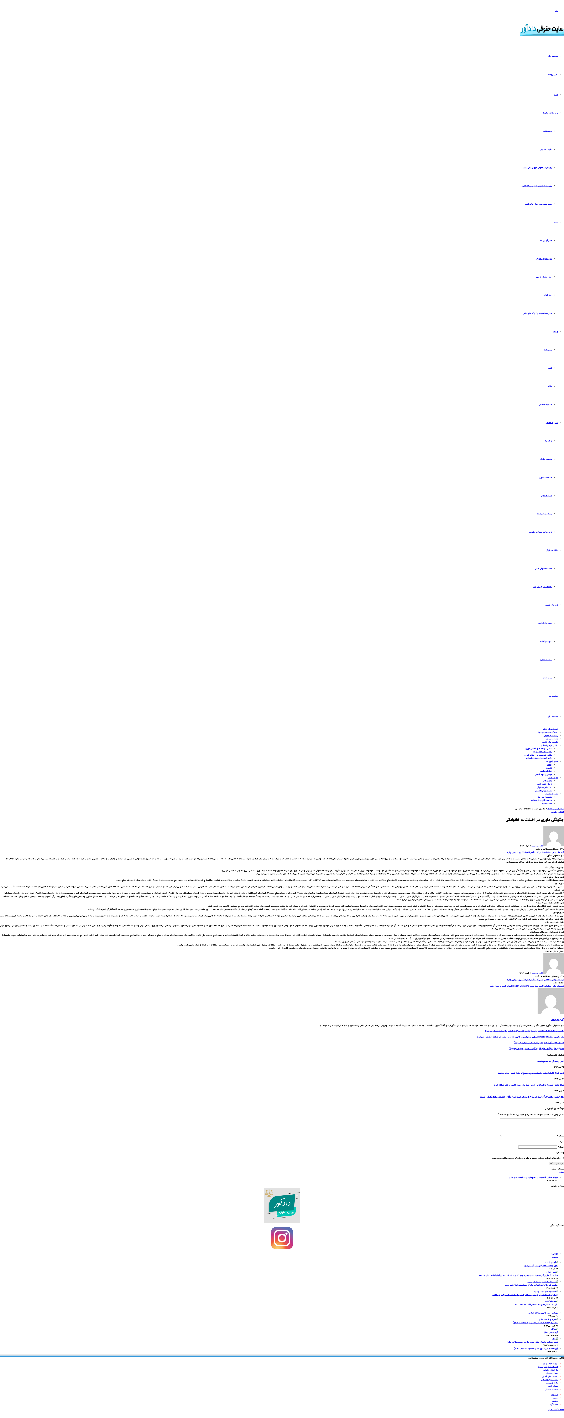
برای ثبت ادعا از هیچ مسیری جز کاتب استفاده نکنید (536, 1304)
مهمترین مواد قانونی (543, 774)
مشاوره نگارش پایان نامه (541, 800)
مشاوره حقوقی (551, 422)
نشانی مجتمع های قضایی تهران (538, 748)
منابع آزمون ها (552, 761)
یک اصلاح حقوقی (550, 735)
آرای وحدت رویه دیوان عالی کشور (538, 204)
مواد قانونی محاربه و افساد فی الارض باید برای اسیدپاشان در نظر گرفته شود (529, 1085)
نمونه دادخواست (545, 623)
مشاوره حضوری (545, 477)
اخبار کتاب (548, 295)
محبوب (555, 1257)
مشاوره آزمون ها (545, 797)
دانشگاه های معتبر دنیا (548, 732)
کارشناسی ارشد (546, 771)
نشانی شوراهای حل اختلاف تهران (538, 755)
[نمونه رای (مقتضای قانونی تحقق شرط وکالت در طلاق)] (548, 1319)
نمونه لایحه (547, 678)
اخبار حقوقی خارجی (544, 258)
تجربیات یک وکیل (550, 729)
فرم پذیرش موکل (551, 1332)
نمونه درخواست (545, 641)
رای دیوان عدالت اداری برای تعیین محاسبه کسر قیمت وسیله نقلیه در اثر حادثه (525, 1294)
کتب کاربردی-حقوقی (543, 790)
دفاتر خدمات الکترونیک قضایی (539, 758)
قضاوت (549, 768)
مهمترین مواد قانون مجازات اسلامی (543, 1313)
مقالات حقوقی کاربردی (542, 586)
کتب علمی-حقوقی (544, 787)
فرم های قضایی (551, 605)
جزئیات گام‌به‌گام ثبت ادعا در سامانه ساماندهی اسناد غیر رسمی (531, 1285)
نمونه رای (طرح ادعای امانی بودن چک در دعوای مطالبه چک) (532, 1342)
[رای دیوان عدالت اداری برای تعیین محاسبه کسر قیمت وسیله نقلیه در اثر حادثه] (546, 1291)
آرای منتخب (547, 131)
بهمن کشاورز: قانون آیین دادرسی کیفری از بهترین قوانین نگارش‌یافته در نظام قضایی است (522, 1097)
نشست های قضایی (550, 742)
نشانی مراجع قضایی (549, 745)
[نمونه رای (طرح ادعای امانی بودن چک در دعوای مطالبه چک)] (555, 1339)
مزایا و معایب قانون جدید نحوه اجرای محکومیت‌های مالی (533, 1177)
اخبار (556, 222)
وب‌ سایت (560, 1152)
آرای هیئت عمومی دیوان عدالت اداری (537, 186)
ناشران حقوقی (552, 739)
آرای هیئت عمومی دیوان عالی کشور (537, 167)
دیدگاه (560, 1136)
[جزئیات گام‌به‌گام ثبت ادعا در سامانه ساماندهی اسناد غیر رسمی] (542, 1282)
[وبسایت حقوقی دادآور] (542, 35)
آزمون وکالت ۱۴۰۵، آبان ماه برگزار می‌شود (541, 1265)
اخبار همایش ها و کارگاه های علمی (537, 313)
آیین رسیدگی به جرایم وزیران (550, 1061)
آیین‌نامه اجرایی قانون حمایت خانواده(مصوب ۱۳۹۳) (536, 1348)
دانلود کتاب (547, 781)
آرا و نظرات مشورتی (550, 113)
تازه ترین (554, 1254)
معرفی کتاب (553, 777)
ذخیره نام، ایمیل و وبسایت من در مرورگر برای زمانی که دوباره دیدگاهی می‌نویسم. (526, 1158)
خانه (556, 94)
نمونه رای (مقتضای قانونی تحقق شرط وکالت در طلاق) (535, 1322)
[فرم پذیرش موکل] (554, 1329)
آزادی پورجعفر (537, 846)
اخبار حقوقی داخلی (544, 277)
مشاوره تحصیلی (545, 404)
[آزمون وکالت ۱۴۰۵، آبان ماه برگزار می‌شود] (551, 1262)
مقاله (550, 386)
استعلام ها (553, 696)
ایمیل (561, 1147)
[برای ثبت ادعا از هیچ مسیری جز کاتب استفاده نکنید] (551, 1301)
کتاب (550, 368)
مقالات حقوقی (552, 550)
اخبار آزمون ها (546, 240)
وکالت (549, 764)
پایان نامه (548, 350)
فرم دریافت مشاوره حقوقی (540, 532)
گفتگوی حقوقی (553, 809)
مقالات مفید (547, 803)
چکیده (555, 331)
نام (562, 1141)
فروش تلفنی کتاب (544, 784)
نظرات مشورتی (546, 149)
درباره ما (548, 441)
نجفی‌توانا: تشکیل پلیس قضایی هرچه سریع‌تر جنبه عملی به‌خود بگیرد (531, 1073)
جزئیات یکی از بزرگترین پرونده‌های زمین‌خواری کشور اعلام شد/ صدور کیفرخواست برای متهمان (518, 1275)
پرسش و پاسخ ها (544, 514)
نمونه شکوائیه (546, 659)
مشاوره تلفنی (546, 495)
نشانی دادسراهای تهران (542, 752)
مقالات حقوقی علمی (543, 568)
